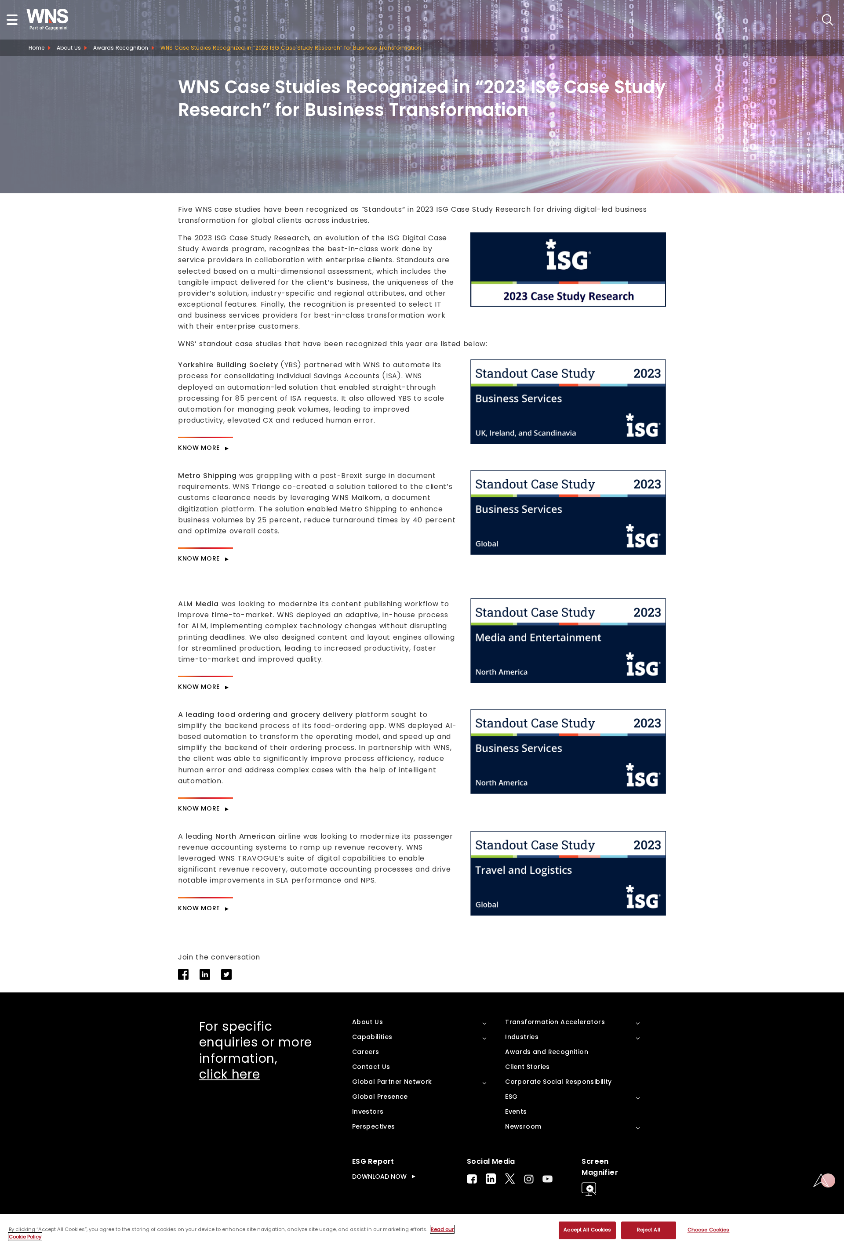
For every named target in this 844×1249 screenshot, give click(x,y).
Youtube (547, 1179)
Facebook (472, 1179)
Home (36, 47)
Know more (199, 447)
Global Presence (380, 1096)
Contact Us (371, 1067)
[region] (422, 1231)
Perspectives (373, 1126)
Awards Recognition (120, 47)
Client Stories (527, 1067)
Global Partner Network (392, 1082)
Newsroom (523, 1126)
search (827, 20)
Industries (521, 1037)
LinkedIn (491, 1178)
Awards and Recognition (546, 1052)
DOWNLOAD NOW (379, 1176)
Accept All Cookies (587, 1230)
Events (516, 1111)
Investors (368, 1111)
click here (229, 1074)
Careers (365, 1052)
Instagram (529, 1179)
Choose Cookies (709, 1230)
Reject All (648, 1230)
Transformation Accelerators (555, 1022)
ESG (511, 1096)
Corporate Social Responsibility (558, 1082)
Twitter (510, 1178)
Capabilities (372, 1037)
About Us (69, 47)
